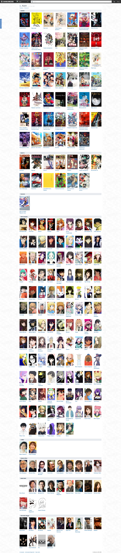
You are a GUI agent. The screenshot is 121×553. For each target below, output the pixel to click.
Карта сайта (37, 552)
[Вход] (118, 1)
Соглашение (22, 552)
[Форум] (114, 1)
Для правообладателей (29, 552)
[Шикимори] (7, 1)
